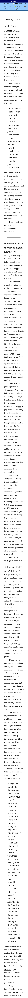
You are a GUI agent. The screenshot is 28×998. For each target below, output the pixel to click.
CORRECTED (6, 6)
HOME (6, 4)
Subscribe (8, 9)
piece (18, 759)
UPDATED (18, 4)
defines (7, 969)
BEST (19, 6)
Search (19, 9)
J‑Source (8, 31)
